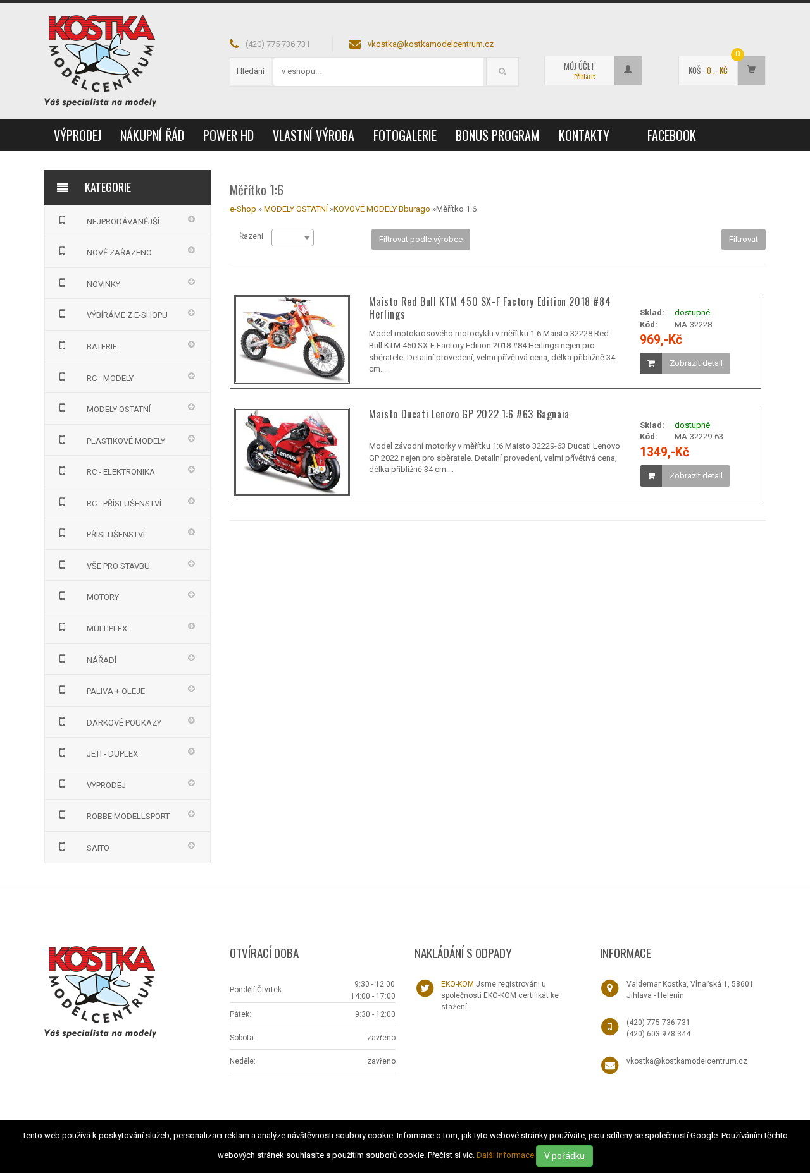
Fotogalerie (405, 135)
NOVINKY (103, 284)
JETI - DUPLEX (112, 753)
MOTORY (103, 597)
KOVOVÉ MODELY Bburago (382, 209)
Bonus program (498, 135)
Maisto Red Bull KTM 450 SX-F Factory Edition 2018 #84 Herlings (490, 308)
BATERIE (102, 346)
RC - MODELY (110, 378)
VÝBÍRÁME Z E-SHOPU (127, 315)
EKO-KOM (457, 984)
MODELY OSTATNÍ (119, 409)
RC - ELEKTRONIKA (121, 472)
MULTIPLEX (107, 628)
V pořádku (564, 1156)
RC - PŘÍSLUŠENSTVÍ (124, 503)
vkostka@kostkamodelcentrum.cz (431, 44)
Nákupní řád (152, 135)
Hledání (251, 71)
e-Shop (243, 209)
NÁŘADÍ (101, 660)
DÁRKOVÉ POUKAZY (124, 722)
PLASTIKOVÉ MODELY (126, 441)
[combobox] (292, 237)
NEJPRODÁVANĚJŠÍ (123, 221)
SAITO (98, 848)
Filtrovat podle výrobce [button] (421, 239)
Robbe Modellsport (128, 816)
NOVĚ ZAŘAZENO (119, 252)
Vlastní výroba (313, 135)
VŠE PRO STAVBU (118, 566)
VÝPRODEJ (77, 135)
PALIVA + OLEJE (116, 691)
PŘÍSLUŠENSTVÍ (116, 534)
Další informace (505, 1155)
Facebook (671, 135)
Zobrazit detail (696, 363)
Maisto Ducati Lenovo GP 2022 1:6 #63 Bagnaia (469, 414)
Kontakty (584, 135)
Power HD (228, 135)
